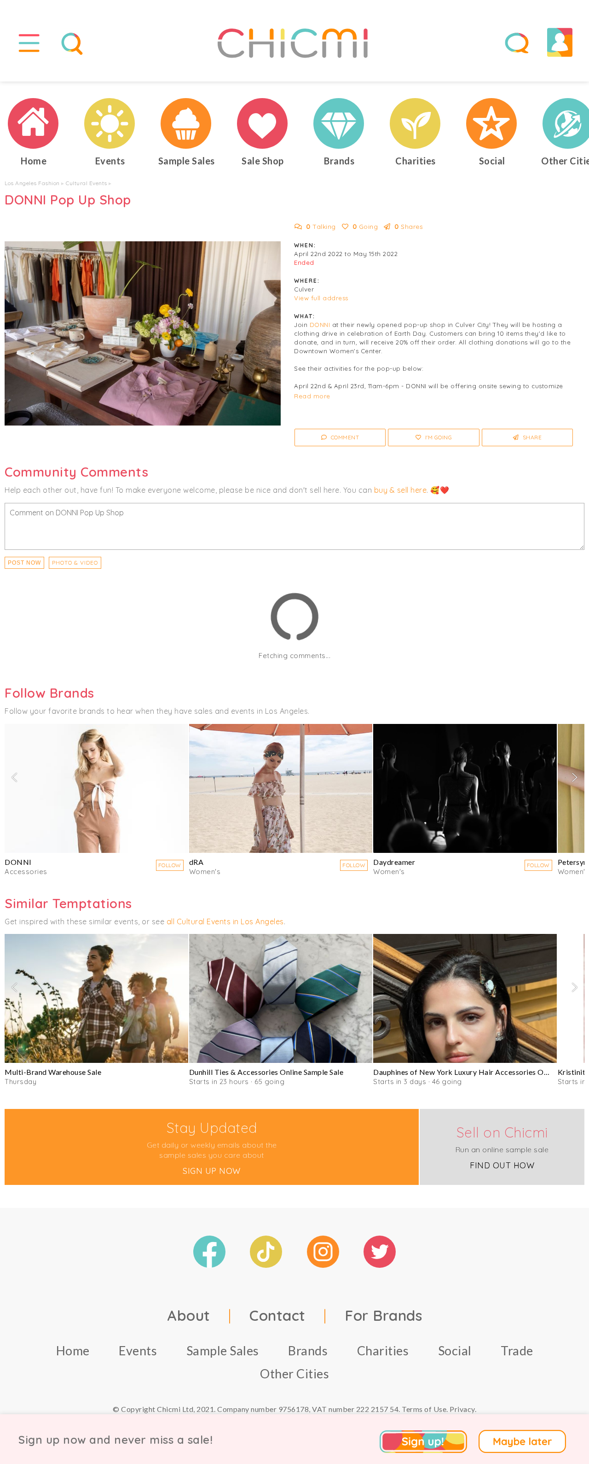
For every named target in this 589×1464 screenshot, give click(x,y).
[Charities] (415, 123)
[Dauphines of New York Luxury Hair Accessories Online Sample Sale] (465, 998)
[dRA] (281, 788)
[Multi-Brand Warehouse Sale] (96, 998)
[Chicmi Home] (33, 123)
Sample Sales (222, 1350)
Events (138, 1350)
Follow (169, 865)
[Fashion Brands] (339, 123)
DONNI (320, 324)
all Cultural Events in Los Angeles (225, 921)
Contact (277, 1315)
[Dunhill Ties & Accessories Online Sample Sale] (281, 998)
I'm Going (437, 437)
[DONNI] (96, 788)
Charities (383, 1350)
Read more (312, 396)
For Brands (383, 1315)
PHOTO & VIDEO (75, 562)
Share (531, 437)
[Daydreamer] (465, 788)
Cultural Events (86, 183)
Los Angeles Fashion (32, 183)
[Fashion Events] (110, 123)
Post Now (24, 563)
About (188, 1315)
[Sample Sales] (186, 123)
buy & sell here (400, 490)
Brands (308, 1350)
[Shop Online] (262, 123)
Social (455, 1350)
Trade (517, 1350)
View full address (321, 298)
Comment (344, 437)
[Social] (491, 123)
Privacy (462, 1409)
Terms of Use (424, 1409)
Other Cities (294, 1373)
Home (73, 1350)
